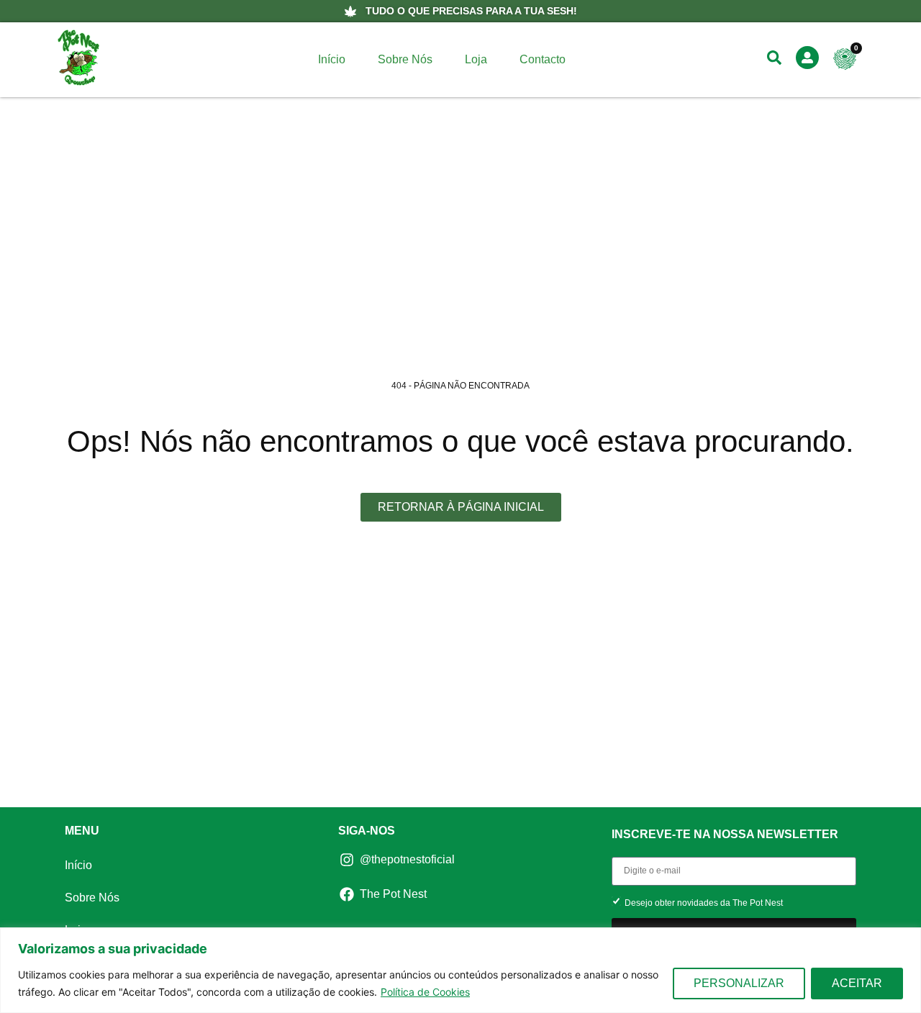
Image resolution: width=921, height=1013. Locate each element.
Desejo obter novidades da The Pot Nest (704, 902)
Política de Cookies (425, 992)
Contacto (543, 59)
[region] (460, 970)
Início (331, 59)
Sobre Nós (405, 59)
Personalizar (739, 983)
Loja (476, 59)
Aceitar (857, 983)
